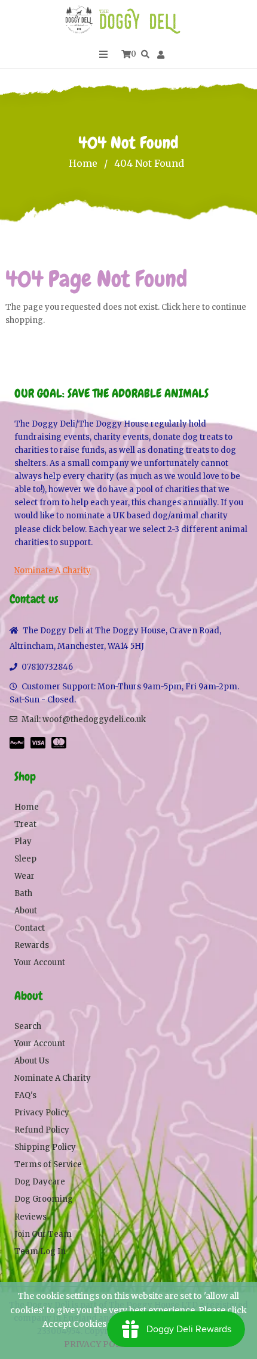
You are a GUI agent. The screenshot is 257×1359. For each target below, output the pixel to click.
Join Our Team (43, 1234)
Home (83, 163)
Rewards (31, 945)
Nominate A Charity (52, 570)
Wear (24, 876)
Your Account (39, 962)
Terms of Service (48, 1164)
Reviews (30, 1217)
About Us (31, 1061)
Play (23, 841)
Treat (25, 824)
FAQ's (25, 1095)
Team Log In (40, 1251)
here (191, 307)
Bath (23, 893)
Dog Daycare (39, 1182)
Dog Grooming (43, 1199)
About (25, 911)
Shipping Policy (45, 1147)
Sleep (25, 859)
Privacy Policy (41, 1113)
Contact (29, 928)
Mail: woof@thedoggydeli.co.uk (84, 719)
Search (27, 1026)
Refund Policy (41, 1130)
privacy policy (99, 1344)
